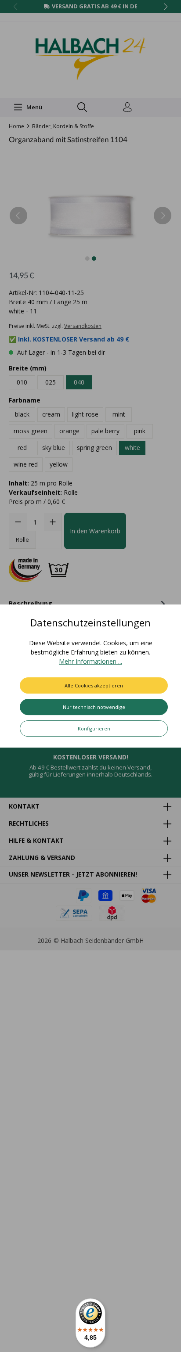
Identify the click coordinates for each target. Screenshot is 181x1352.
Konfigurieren (94, 728)
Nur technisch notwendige (94, 707)
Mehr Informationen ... (90, 661)
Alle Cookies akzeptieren (94, 685)
